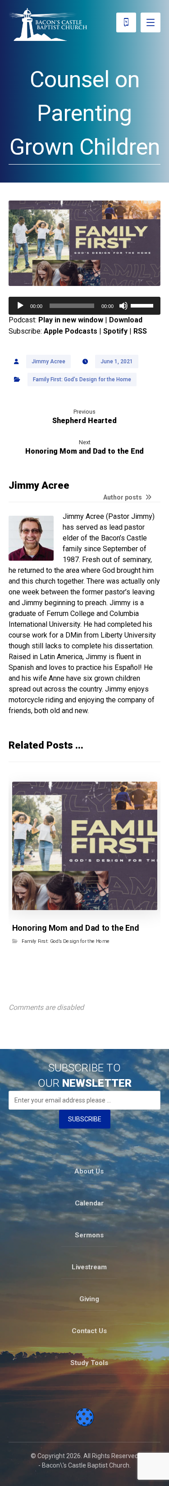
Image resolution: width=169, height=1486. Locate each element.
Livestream (89, 1267)
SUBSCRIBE (84, 1119)
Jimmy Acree (48, 361)
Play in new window (70, 320)
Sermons (89, 1235)
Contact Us (89, 1331)
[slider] (143, 305)
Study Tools (89, 1363)
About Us (89, 1171)
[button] (150, 22)
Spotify (115, 331)
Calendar (89, 1203)
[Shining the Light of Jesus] (48, 24)
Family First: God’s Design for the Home (82, 379)
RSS (140, 331)
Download (125, 320)
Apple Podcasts (70, 331)
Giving (89, 1299)
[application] (85, 306)
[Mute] (123, 305)
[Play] (20, 305)
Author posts (123, 497)
